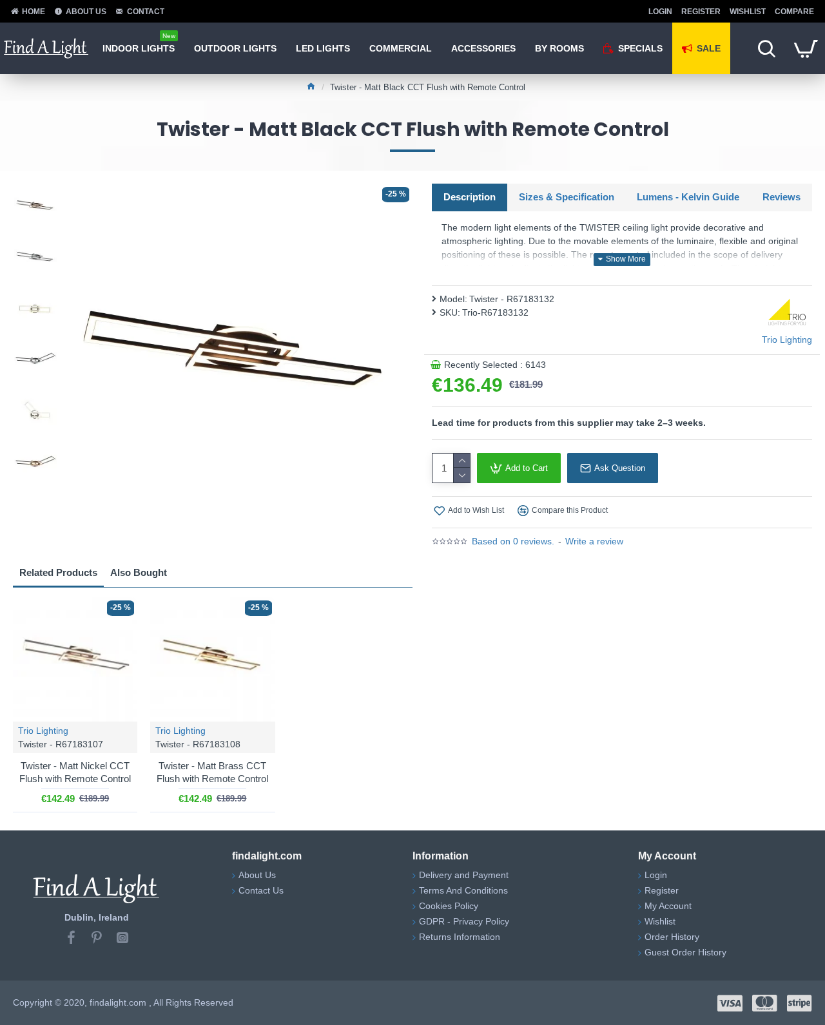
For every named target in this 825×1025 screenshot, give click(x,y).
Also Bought (138, 572)
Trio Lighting (43, 730)
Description (469, 196)
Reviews (781, 196)
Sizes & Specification (566, 196)
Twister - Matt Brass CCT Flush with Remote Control (212, 772)
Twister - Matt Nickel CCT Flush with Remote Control (75, 772)
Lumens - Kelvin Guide (688, 196)
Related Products (58, 572)
